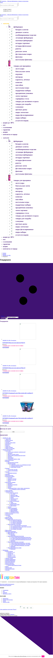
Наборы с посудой (12, 480)
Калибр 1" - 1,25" (12, 555)
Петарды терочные (9, 563)
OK (43, 656)
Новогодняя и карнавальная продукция (16, 455)
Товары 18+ (7, 446)
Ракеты (6, 566)
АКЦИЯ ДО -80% (7, 340)
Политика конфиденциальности (7, 584)
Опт (4, 591)
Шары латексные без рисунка (14, 519)
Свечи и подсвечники (13, 470)
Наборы (9, 506)
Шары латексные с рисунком (14, 524)
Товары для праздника (8, 449)
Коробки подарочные (12, 484)
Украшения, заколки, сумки (14, 459)
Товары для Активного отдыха (12, 512)
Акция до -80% (6, 602)
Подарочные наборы (9, 476)
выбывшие (12, 534)
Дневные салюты (9, 558)
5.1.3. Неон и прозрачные (16, 523)
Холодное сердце (14, 498)
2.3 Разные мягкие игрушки (16, 466)
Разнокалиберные (12, 557)
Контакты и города (7, 593)
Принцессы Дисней (14, 496)
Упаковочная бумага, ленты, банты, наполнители (19, 488)
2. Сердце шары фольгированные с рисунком (20, 544)
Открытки (10, 485)
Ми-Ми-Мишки (13, 509)
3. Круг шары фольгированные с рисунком (19, 545)
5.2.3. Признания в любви (16, 527)
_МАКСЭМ (8, 439)
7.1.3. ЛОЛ (12, 494)
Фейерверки (5, 550)
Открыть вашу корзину (5, 614)
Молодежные (13, 505)
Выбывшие (12, 548)
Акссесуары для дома (12, 469)
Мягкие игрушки (11, 463)
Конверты (10, 483)
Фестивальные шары (9, 568)
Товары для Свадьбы (9, 448)
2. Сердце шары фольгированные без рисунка (20, 537)
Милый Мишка (13, 510)
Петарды (7, 445)
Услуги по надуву (9, 513)
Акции (4, 600)
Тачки (11, 502)
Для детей (10, 477)
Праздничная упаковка (10, 482)
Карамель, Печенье (12, 478)
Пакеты (9, 487)
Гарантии (5, 592)
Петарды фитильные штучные (14, 565)
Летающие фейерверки (10, 559)
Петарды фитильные (9, 564)
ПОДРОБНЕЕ (6, 347)
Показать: (3, 318)
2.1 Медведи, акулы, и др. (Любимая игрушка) (20, 464)
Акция (9, 516)
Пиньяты (10, 456)
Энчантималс (13, 499)
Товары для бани (9, 447)
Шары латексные (9, 518)
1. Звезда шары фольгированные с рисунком (20, 543)
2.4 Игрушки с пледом (15, 467)
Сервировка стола (9, 491)
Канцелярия (8, 443)
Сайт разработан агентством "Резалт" (8, 609)
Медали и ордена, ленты (13, 454)
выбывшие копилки (12, 473)
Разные (12, 497)
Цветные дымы (8, 517)
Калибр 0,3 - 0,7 (11, 552)
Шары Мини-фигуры (12, 532)
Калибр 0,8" (10, 553)
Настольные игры (9, 475)
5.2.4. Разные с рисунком (15, 529)
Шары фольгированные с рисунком (16, 541)
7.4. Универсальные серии (13, 504)
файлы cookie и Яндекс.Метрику (20, 656)
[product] (28, 331)
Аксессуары (8, 450)
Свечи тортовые (8, 490)
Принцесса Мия (14, 495)
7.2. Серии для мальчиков (13, 501)
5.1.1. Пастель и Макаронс (16, 520)
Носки (9, 481)
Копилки (7, 471)
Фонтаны (7, 570)
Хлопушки (7, 515)
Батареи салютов (9, 440)
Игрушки (7, 461)
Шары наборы (8, 530)
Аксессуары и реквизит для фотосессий (16, 452)
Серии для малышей (12, 508)
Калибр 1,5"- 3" (11, 554)
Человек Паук (13, 503)
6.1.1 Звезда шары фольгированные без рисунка (21, 538)
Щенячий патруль (14, 511)
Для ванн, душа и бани (10, 442)
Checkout (12, 614)
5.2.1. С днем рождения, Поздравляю (18, 525)
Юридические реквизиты (5, 585)
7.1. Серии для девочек (13, 492)
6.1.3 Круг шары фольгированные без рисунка (20, 539)
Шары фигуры (11, 533)
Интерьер (7, 468)
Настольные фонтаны (10, 561)
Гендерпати (13, 340)
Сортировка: (4, 317)
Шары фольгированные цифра (14, 547)
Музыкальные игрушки (13, 462)
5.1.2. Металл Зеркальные (16, 522)
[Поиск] (18, 4)
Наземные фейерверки (10, 560)
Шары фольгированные (10, 531)
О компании (5, 590)
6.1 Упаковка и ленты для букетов (17, 489)
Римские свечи (8, 567)
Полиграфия (10, 457)
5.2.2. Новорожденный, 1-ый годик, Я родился (20, 526)
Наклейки (7, 474)
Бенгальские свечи (9, 460)
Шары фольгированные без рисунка (16, 536)
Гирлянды (10, 453)
